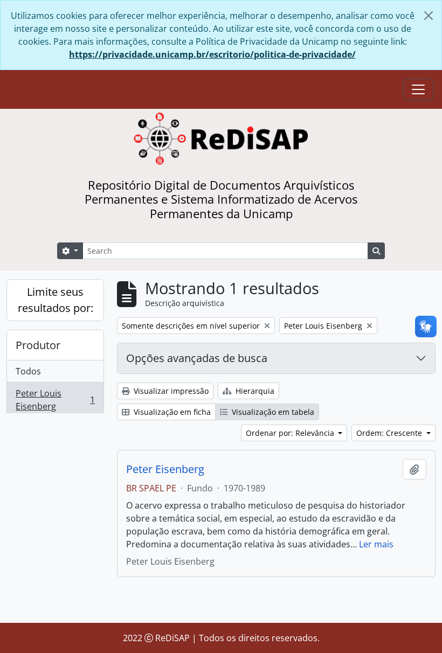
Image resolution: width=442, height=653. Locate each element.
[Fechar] (428, 16)
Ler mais (376, 544)
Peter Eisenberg (165, 469)
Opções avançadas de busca (196, 358)
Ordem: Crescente (390, 433)
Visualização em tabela (272, 412)
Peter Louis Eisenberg (55, 399)
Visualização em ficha (171, 412)
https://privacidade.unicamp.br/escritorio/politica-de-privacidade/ (212, 54)
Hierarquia (253, 391)
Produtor (38, 345)
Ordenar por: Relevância (291, 433)
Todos (28, 371)
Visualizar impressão (170, 391)
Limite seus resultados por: (55, 299)
